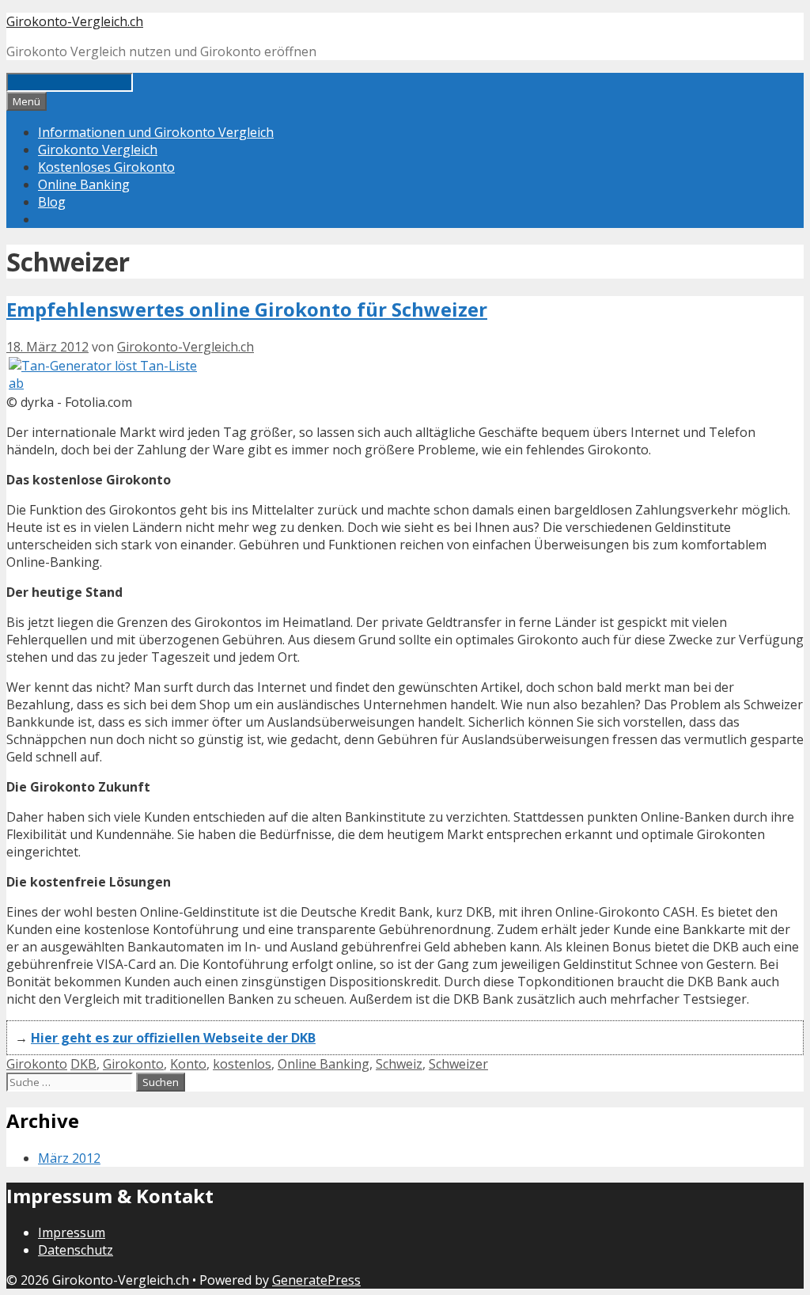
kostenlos (242, 1064)
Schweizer (458, 1064)
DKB (83, 1064)
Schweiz (399, 1064)
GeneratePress (316, 1280)
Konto (188, 1064)
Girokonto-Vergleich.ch (74, 21)
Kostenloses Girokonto (106, 167)
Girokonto (36, 1064)
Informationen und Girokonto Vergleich (156, 132)
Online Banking (84, 184)
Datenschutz (75, 1250)
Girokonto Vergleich (97, 149)
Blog (52, 202)
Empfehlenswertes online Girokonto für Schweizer (246, 309)
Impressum (71, 1232)
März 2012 (69, 1158)
